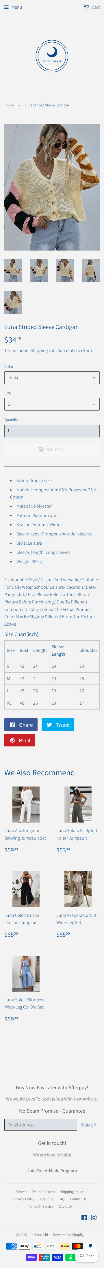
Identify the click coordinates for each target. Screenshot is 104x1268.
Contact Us (78, 1198)
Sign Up (88, 1125)
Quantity (11, 419)
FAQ (61, 1198)
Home (9, 105)
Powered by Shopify (68, 1234)
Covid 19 (65, 1206)
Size (7, 393)
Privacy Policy (23, 1198)
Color (9, 366)
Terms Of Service (40, 1206)
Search (21, 1191)
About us (46, 1198)
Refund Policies (43, 1191)
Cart (95, 7)
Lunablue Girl (38, 1234)
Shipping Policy (72, 1191)
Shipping (39, 350)
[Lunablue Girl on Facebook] (84, 1218)
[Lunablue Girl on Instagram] (94, 1218)
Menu (17, 7)
